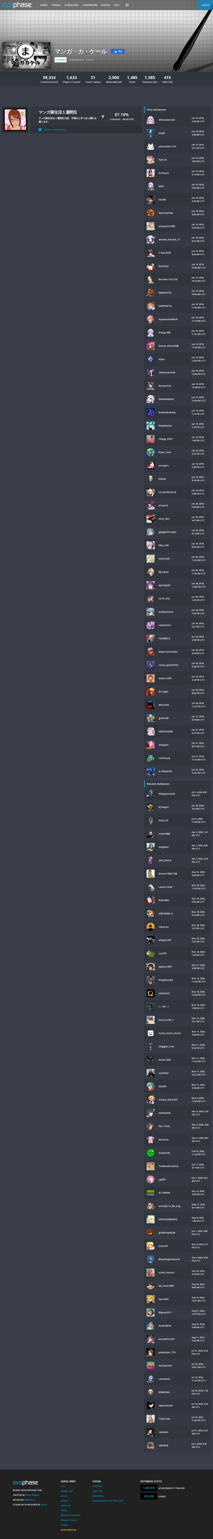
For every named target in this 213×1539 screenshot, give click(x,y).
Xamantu (29, 1499)
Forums (56, 4)
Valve (44, 1504)
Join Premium (68, 1529)
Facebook (98, 1495)
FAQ (63, 1486)
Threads (97, 1486)
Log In (205, 4)
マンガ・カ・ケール (81, 51)
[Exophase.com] (19, 5)
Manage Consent (71, 1515)
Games (44, 4)
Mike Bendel (32, 1494)
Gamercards (71, 4)
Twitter (97, 1491)
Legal (64, 1510)
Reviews (105, 4)
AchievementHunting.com (108, 1500)
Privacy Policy (69, 1520)
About (64, 1500)
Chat (117, 4)
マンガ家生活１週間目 (58, 112)
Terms (64, 1525)
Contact (66, 1505)
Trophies (60, 59)
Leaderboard (90, 4)
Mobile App (67, 1491)
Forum (90, 59)
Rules (64, 1495)
